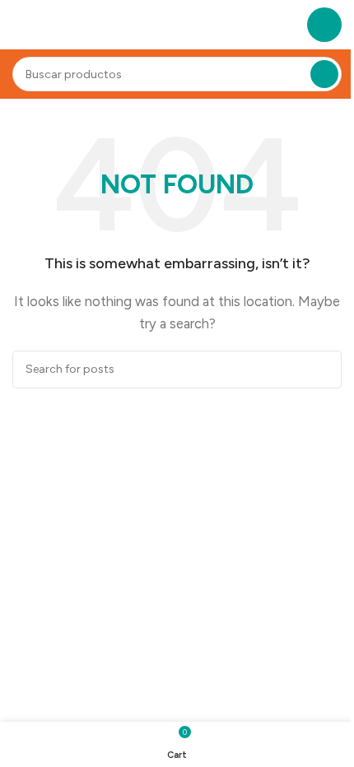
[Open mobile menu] (324, 24)
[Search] (324, 74)
